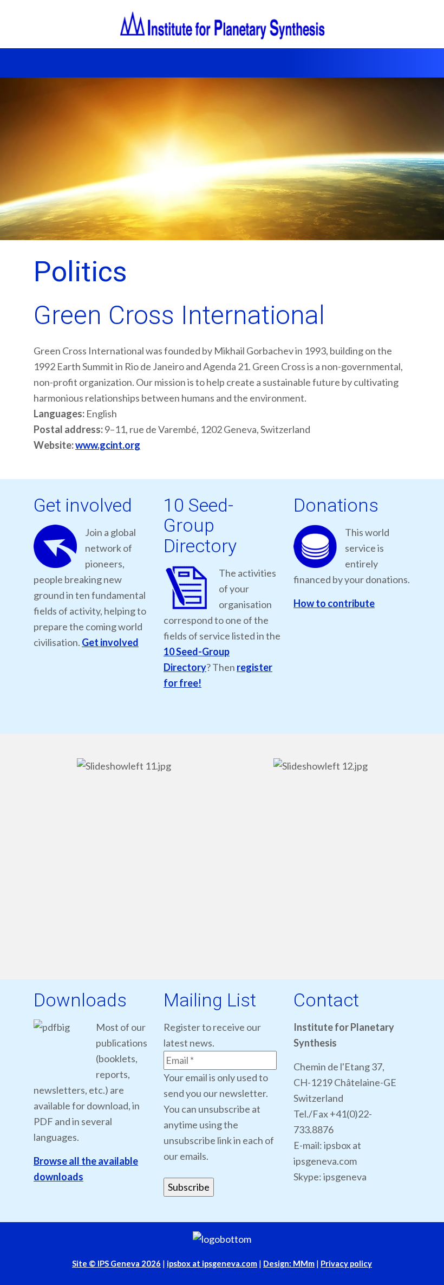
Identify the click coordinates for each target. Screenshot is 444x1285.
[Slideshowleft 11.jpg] (124, 860)
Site (116, 1263)
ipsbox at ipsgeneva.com (212, 1263)
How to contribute (334, 603)
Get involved (110, 642)
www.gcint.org (107, 445)
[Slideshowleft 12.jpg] (320, 860)
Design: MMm (289, 1263)
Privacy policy (346, 1263)
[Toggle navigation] (28, 63)
